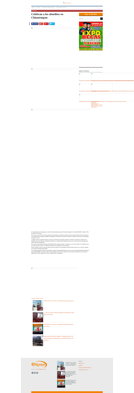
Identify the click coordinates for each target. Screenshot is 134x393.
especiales (81, 363)
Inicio (33, 7)
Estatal (38, 7)
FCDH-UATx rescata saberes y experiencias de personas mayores (59, 300)
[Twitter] (37, 373)
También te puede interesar (37, 298)
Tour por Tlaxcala (61, 7)
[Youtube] (35, 373)
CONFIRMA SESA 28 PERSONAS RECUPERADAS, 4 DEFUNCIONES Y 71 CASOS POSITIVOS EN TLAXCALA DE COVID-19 (96, 104)
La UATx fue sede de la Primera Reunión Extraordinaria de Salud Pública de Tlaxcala (71, 374)
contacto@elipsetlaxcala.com (41, 369)
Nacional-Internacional (48, 7)
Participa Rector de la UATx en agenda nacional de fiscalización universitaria (71, 382)
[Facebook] (32, 373)
